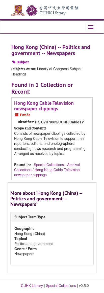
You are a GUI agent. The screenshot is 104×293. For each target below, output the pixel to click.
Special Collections (61, 285)
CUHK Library (32, 285)
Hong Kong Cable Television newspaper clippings (44, 106)
